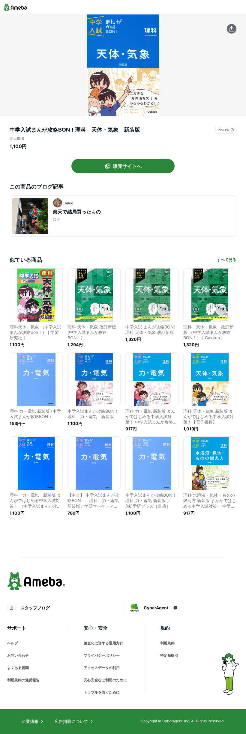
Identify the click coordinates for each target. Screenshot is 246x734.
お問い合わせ (18, 655)
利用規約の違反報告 (23, 680)
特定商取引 (169, 655)
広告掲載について (71, 721)
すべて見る (226, 259)
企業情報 (30, 721)
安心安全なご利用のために (105, 680)
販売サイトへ (127, 166)
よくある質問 (18, 667)
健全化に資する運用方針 (103, 643)
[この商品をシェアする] (231, 29)
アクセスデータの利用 (102, 667)
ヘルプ (12, 643)
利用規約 (167, 643)
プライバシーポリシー (102, 655)
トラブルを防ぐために (102, 692)
